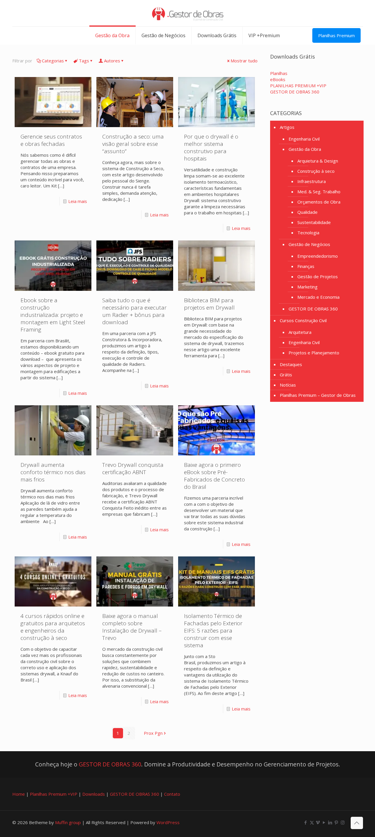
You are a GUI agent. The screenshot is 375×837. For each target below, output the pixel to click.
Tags (84, 61)
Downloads (93, 794)
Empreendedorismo (317, 256)
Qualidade (307, 212)
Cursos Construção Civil (303, 320)
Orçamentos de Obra (318, 202)
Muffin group (68, 822)
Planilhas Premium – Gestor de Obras (318, 395)
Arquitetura (300, 332)
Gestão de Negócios (309, 244)
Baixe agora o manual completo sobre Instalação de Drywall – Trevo (132, 627)
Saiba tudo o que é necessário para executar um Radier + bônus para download (134, 311)
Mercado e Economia (318, 297)
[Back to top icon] (357, 823)
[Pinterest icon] (336, 822)
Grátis (286, 374)
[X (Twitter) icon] (312, 822)
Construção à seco (316, 171)
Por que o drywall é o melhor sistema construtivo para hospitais (211, 147)
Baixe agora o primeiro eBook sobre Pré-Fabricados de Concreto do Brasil (214, 476)
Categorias (53, 61)
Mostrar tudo (244, 61)
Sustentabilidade (314, 222)
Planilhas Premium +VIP (53, 794)
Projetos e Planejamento (314, 353)
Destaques (291, 364)
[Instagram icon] (342, 822)
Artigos (287, 127)
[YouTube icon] (324, 822)
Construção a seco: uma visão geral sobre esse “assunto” (133, 144)
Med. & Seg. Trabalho (318, 191)
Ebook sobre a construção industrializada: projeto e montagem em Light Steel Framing (53, 314)
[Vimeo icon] (318, 822)
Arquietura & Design (317, 161)
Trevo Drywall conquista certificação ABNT (132, 468)
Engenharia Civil (304, 139)
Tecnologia (308, 232)
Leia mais (77, 201)
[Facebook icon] (306, 822)
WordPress (168, 822)
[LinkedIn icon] (330, 822)
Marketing (307, 287)
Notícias (288, 385)
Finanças (305, 266)
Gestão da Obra (305, 149)
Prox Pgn (153, 733)
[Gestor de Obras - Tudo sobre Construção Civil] (187, 13)
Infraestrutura (311, 181)
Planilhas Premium (336, 35)
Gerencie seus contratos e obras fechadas (51, 140)
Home (18, 794)
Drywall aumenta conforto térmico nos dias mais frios (53, 472)
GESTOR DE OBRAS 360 (313, 309)
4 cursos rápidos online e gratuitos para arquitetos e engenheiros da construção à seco (53, 627)
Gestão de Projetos (317, 276)
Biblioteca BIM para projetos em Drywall (209, 303)
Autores (112, 61)
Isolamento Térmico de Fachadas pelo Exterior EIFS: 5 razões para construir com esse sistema (213, 630)
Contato (172, 794)
